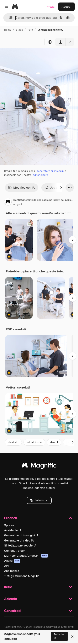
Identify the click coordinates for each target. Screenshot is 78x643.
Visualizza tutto (60, 213)
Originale (27, 56)
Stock (19, 29)
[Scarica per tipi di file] (70, 42)
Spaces (9, 525)
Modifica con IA (24, 187)
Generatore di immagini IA (21, 535)
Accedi (66, 7)
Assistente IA (12, 530)
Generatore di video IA (19, 540)
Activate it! (59, 636)
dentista (13, 442)
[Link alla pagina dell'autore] (8, 202)
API (6, 566)
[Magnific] (39, 466)
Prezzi (51, 7)
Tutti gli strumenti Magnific (21, 576)
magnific (18, 204)
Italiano (39, 500)
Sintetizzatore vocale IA (20, 545)
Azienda (10, 599)
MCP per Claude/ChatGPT (25, 556)
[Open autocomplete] (9, 17)
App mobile (11, 571)
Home (7, 29)
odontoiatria (34, 442)
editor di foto (40, 175)
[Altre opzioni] (39, 42)
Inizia (8, 587)
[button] (39, 500)
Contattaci (12, 610)
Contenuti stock (14, 551)
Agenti (12, 561)
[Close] (72, 636)
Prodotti (10, 518)
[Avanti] (61, 187)
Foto (30, 29)
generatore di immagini (50, 171)
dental (54, 442)
